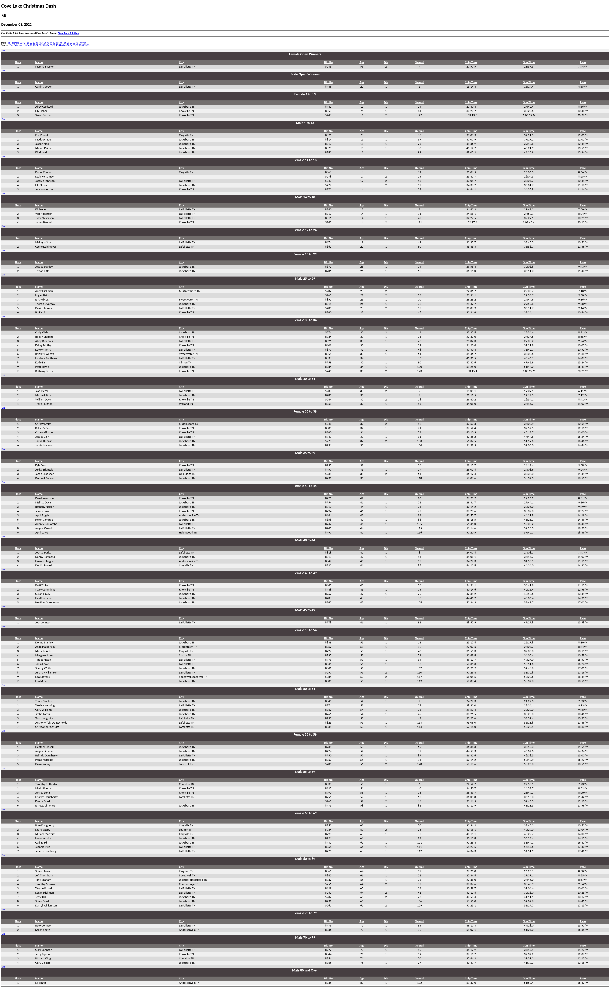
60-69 (72, 43)
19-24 (35, 45)
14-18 (26, 43)
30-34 (38, 43)
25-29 (32, 43)
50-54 (61, 43)
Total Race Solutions (68, 33)
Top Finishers (13, 43)
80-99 (83, 43)
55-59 (66, 43)
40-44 (49, 43)
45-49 (55, 43)
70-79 (78, 43)
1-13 (22, 43)
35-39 (43, 43)
